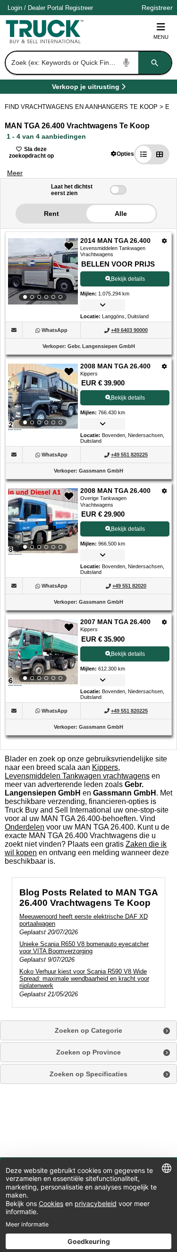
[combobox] (87, 63)
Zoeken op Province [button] (88, 1052)
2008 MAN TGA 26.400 (115, 366)
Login (15, 7)
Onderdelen (24, 827)
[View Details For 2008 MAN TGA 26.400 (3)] (43, 521)
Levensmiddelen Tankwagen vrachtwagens (77, 776)
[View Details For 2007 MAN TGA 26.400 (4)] (43, 652)
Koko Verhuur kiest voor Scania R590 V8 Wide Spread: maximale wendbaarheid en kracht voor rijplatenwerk (84, 978)
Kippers (105, 767)
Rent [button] (51, 213)
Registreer (79, 7)
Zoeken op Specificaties (88, 1074)
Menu (161, 37)
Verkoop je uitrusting (85, 88)
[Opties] (164, 240)
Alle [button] (121, 213)
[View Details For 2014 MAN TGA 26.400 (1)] (43, 271)
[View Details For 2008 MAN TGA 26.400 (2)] (43, 397)
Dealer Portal (45, 7)
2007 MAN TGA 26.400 (115, 622)
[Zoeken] (154, 63)
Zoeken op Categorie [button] (88, 1030)
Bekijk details (128, 279)
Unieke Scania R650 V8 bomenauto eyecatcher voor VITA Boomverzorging (84, 947)
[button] (122, 153)
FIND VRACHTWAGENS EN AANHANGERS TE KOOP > (85, 106)
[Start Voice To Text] (126, 63)
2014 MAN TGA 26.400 (115, 240)
